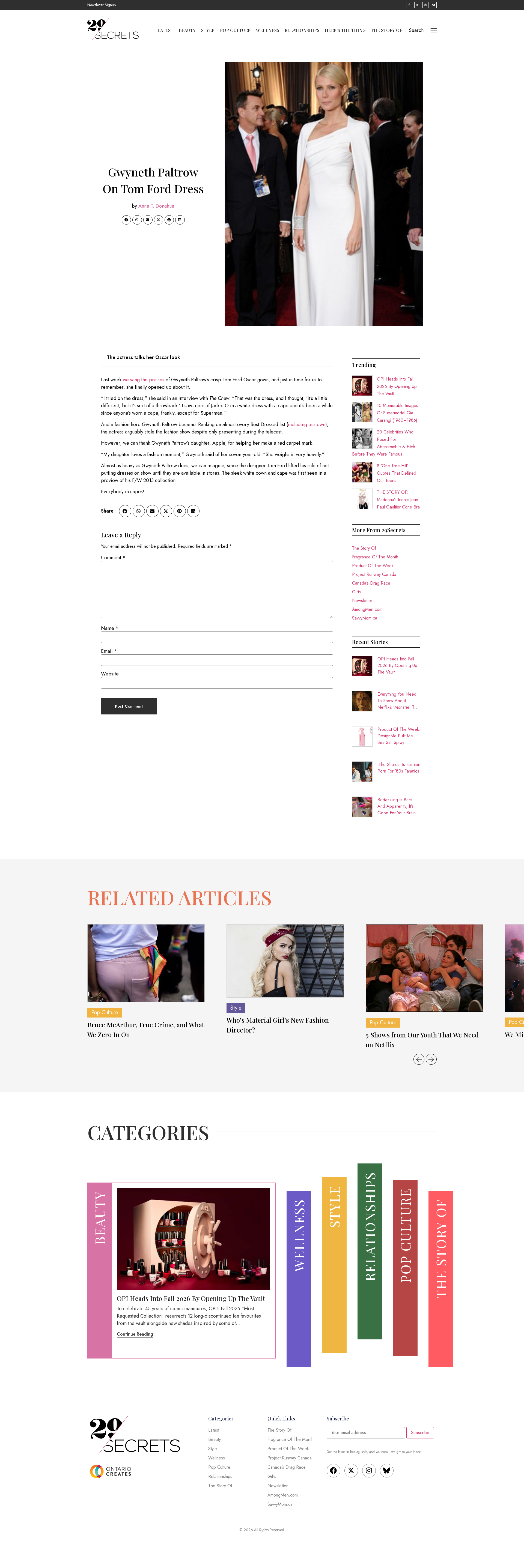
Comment (113, 557)
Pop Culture (235, 30)
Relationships (302, 30)
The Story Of (386, 30)
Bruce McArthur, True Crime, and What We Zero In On (145, 1029)
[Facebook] (333, 1470)
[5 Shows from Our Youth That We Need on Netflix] (424, 968)
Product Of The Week (373, 565)
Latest (165, 30)
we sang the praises (143, 379)
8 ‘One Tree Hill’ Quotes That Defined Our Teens (396, 473)
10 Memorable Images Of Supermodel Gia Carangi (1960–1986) (397, 412)
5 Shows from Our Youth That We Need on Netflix (422, 1039)
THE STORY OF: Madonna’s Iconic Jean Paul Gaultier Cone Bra (398, 499)
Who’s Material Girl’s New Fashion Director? (278, 1025)
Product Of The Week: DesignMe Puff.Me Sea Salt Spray (398, 736)
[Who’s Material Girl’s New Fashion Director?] (285, 961)
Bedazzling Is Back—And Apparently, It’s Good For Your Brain (396, 806)
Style (208, 30)
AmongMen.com (367, 609)
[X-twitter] (351, 1470)
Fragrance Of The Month (375, 557)
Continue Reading (135, 1334)
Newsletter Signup (101, 5)
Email (109, 651)
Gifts (356, 592)
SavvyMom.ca (364, 618)
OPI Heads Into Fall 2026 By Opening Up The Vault (397, 386)
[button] (126, 220)
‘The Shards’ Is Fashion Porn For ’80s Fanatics (398, 767)
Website (110, 673)
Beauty (187, 30)
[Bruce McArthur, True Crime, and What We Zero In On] (146, 963)
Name (109, 628)
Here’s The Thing (345, 30)
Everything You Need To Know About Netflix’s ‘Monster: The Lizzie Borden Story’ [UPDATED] (398, 701)
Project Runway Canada (374, 574)
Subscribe (420, 1432)
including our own (306, 424)
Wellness (267, 30)
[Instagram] (369, 1470)
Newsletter (362, 600)
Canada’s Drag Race (371, 583)
